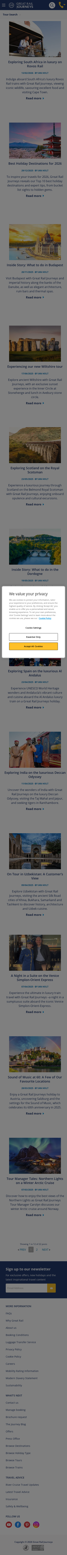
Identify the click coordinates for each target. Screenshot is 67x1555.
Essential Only (33, 637)
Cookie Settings (33, 627)
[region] (33, 622)
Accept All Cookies (33, 646)
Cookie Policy (45, 618)
